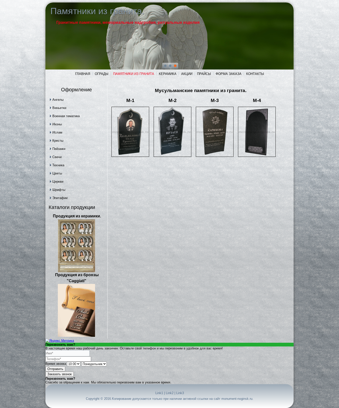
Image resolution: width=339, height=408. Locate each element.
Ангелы (58, 100)
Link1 (159, 393)
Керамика (167, 74)
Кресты (57, 140)
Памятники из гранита (133, 74)
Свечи (57, 157)
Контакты (255, 74)
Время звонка (55, 364)
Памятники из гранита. (97, 11)
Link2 (169, 393)
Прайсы (204, 74)
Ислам (57, 132)
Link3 (180, 393)
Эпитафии (60, 198)
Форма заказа (228, 74)
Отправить (55, 369)
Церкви (57, 181)
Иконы (57, 124)
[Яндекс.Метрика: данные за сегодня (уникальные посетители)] (59, 341)
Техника (58, 165)
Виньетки (59, 108)
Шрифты (58, 190)
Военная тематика (66, 116)
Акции (186, 74)
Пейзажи (58, 149)
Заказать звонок (59, 374)
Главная (82, 74)
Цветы (57, 173)
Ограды (101, 74)
